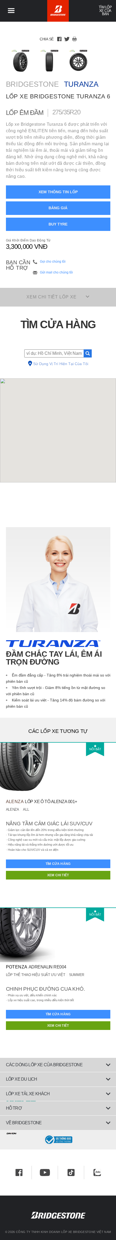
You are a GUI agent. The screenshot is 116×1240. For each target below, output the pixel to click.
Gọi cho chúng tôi (53, 261)
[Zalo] (97, 1172)
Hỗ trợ (14, 1108)
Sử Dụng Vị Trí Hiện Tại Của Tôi (60, 364)
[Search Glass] (88, 353)
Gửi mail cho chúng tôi (56, 272)
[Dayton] (58, 1132)
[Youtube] (45, 1172)
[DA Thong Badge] (58, 1139)
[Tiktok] (71, 1172)
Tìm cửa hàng (58, 864)
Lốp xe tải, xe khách (28, 1093)
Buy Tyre (58, 224)
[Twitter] (67, 39)
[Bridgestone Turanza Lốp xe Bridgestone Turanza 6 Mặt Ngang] (78, 61)
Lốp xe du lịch (21, 1079)
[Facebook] (59, 39)
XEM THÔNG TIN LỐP (58, 192)
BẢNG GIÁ (58, 208)
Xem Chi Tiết (58, 875)
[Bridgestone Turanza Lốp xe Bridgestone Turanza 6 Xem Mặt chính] (20, 61)
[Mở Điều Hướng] (11, 11)
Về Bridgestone (24, 1122)
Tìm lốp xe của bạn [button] (105, 10)
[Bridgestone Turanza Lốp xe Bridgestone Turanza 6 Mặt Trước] (49, 61)
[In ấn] (74, 39)
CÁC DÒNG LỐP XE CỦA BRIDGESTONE (44, 1064)
